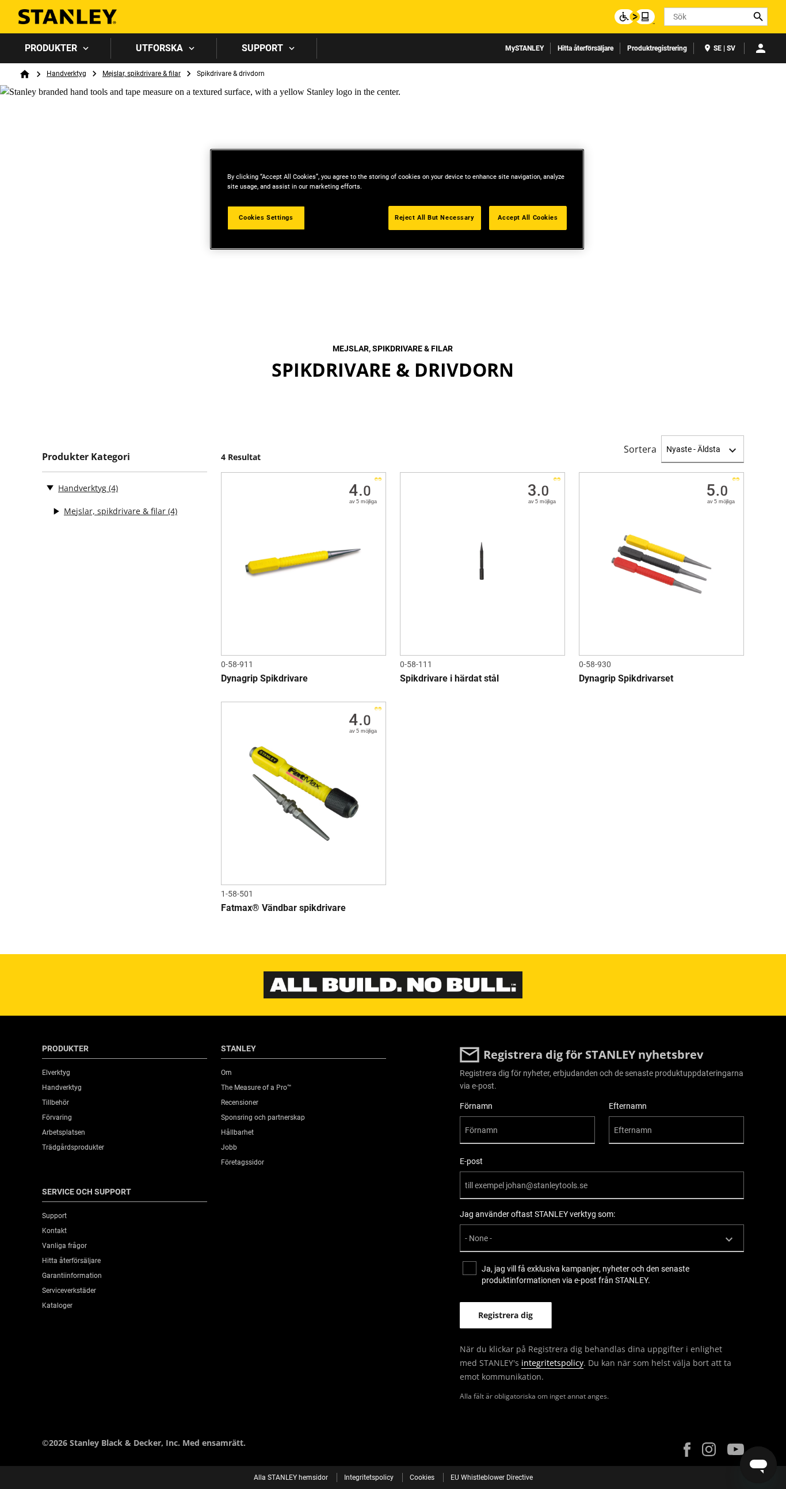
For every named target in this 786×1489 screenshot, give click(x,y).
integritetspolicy (552, 1362)
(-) (50, 487)
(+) (56, 511)
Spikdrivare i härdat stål (449, 678)
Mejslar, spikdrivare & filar (141, 74)
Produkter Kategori (86, 457)
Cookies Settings (266, 217)
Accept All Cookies (528, 217)
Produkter (51, 48)
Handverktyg (66, 74)
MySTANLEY (524, 48)
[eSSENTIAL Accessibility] (635, 16)
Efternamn (628, 1106)
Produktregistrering (657, 48)
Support (262, 48)
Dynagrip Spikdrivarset (626, 678)
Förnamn (476, 1106)
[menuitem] (55, 48)
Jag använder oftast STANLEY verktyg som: (537, 1214)
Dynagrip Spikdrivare (264, 678)
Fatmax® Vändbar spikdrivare (283, 907)
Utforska (159, 48)
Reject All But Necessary (435, 217)
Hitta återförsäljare (585, 48)
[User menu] (761, 48)
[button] (687, 1449)
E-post (471, 1161)
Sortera (640, 449)
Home (24, 74)
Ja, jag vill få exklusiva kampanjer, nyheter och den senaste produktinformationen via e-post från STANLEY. (585, 1274)
